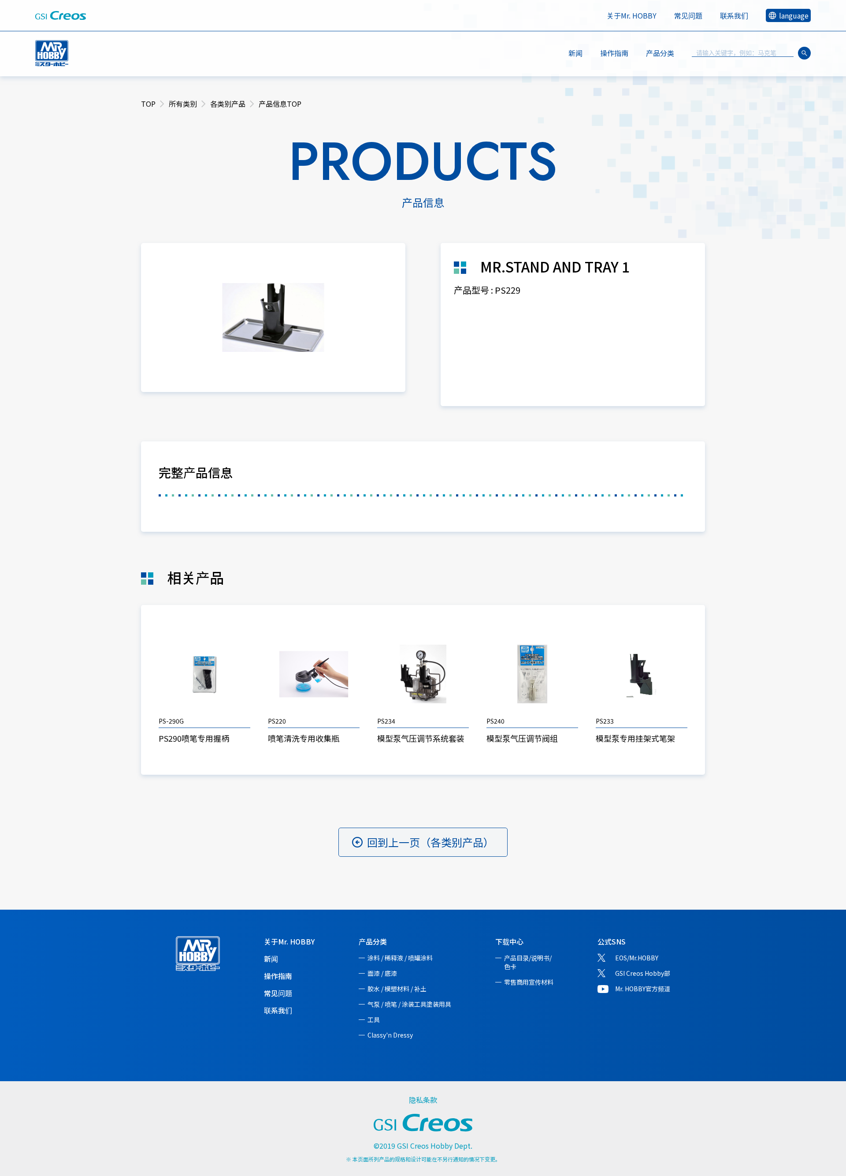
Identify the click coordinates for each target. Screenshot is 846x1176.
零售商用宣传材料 (528, 982)
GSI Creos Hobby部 (642, 973)
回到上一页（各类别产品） (430, 842)
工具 (373, 1019)
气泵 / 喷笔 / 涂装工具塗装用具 (409, 1004)
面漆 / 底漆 (382, 973)
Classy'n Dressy (390, 1034)
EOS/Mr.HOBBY (636, 957)
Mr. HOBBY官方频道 (642, 988)
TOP (148, 103)
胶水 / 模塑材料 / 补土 (397, 988)
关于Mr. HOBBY (632, 15)
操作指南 (614, 52)
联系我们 (734, 15)
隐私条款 (423, 1099)
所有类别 (183, 103)
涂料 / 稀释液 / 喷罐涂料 (400, 957)
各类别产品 (227, 103)
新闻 (575, 52)
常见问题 (688, 15)
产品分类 (373, 941)
